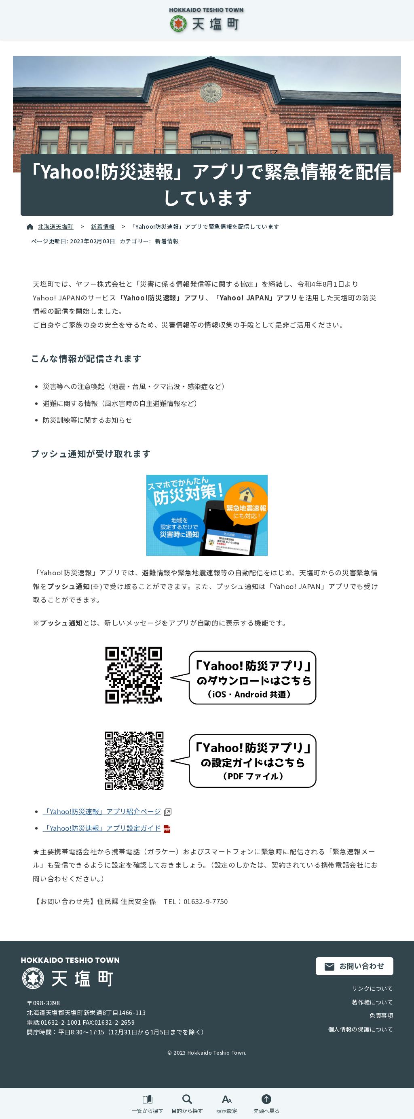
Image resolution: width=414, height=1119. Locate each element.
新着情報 (103, 226)
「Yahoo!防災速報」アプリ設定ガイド (102, 828)
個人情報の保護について (360, 1029)
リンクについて (372, 988)
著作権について (372, 1002)
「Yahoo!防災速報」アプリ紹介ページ (102, 811)
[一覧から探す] (147, 1099)
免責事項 (381, 1015)
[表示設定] (227, 1099)
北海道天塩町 (56, 226)
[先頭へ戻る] (266, 1099)
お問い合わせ (361, 965)
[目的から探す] (187, 1099)
